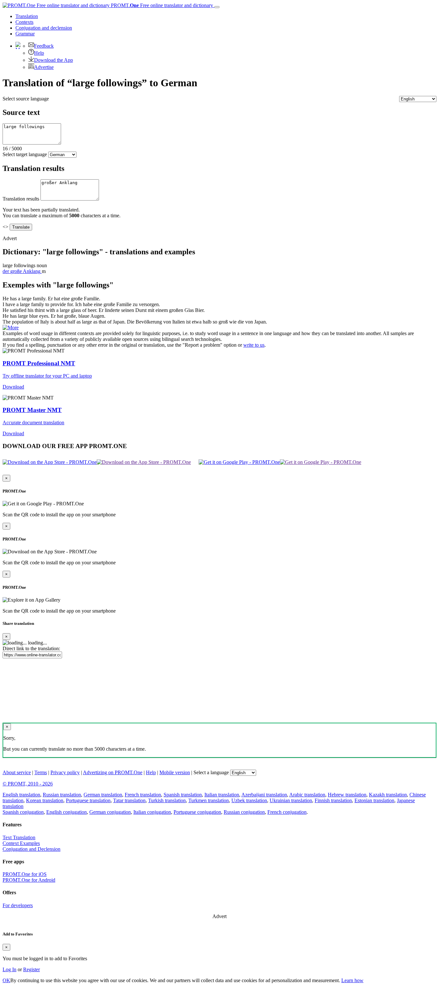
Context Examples (21, 843)
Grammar (25, 33)
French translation (143, 794)
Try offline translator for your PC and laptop (47, 376)
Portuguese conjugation (197, 812)
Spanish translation (183, 794)
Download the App (53, 60)
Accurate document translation (33, 422)
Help (39, 53)
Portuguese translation (88, 800)
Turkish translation (167, 800)
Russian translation (62, 794)
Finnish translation (333, 800)
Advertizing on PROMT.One (112, 772)
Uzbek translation (249, 800)
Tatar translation (129, 800)
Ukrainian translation (291, 800)
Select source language (26, 98)
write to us (253, 345)
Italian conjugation (152, 812)
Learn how (352, 980)
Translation (26, 16)
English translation (21, 794)
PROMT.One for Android (29, 880)
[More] (11, 327)
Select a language (211, 772)
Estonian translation (374, 800)
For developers (18, 905)
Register (31, 969)
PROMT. (161, 5)
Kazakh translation (388, 794)
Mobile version (174, 772)
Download (13, 387)
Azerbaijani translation (264, 794)
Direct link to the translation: (31, 648)
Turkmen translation (208, 800)
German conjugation (110, 812)
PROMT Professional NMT (39, 363)
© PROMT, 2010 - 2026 (28, 783)
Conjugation (43, 28)
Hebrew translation (347, 794)
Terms (40, 772)
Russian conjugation (244, 812)
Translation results (21, 199)
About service (17, 772)
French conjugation (287, 812)
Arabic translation (307, 794)
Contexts (24, 22)
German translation (103, 794)
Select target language (25, 154)
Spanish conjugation (23, 812)
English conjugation (66, 812)
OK (6, 980)
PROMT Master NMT (32, 410)
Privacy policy (65, 772)
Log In (9, 969)
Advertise (44, 67)
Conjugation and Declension (31, 849)
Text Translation (19, 837)
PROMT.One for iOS (25, 874)
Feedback (44, 46)
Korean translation (44, 800)
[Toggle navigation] (217, 7)
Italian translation (221, 794)
